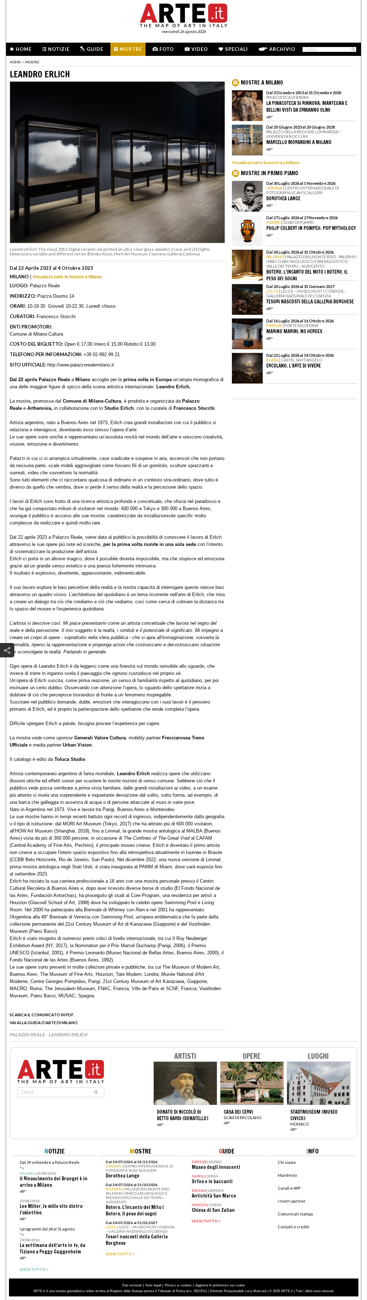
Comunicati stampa (295, 1214)
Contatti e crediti (293, 1226)
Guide (95, 49)
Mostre (131, 49)
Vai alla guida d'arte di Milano (44, 1022)
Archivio (282, 49)
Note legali (153, 1285)
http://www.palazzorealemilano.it (80, 365)
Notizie (59, 49)
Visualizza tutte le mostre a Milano (67, 276)
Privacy (170, 1285)
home (15, 62)
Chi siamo (287, 1162)
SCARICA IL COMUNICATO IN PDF (41, 1014)
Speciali (236, 49)
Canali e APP (289, 1188)
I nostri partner (292, 1201)
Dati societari (132, 1285)
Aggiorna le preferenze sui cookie (220, 1285)
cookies (186, 1285)
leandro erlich (68, 1034)
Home (24, 49)
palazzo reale (28, 1034)
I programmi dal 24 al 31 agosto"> (52, 1241)
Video (199, 49)
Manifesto (287, 1175)
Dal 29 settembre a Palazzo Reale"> (53, 1174)
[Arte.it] (183, 14)
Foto (166, 49)
